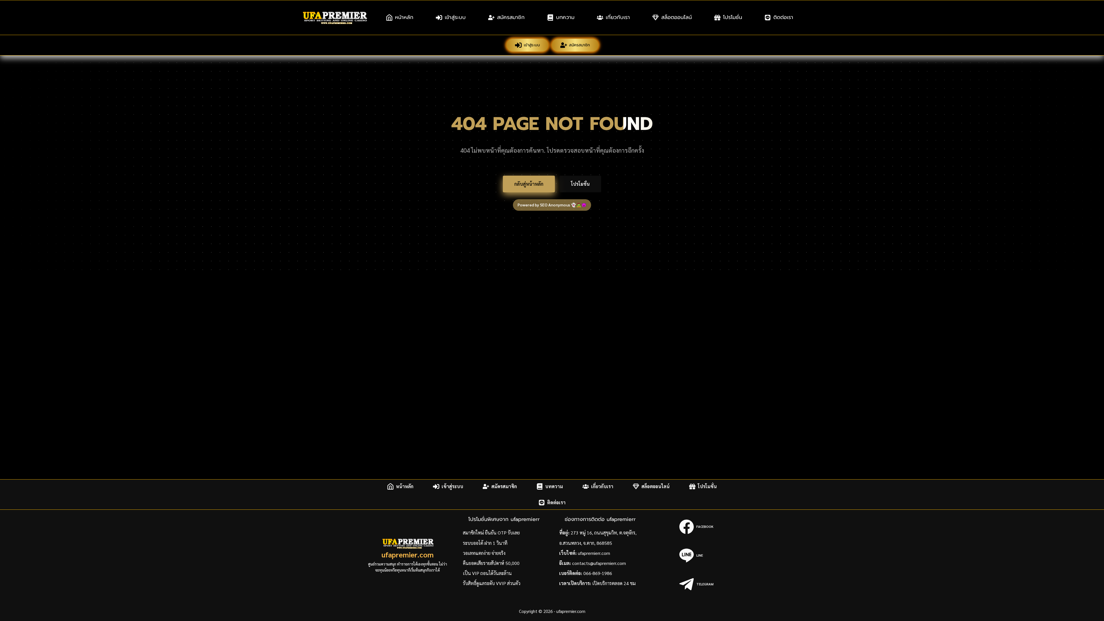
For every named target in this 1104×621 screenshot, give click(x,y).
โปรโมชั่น (732, 17)
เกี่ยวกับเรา (618, 17)
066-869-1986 (597, 573)
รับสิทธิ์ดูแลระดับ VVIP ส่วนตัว (491, 583)
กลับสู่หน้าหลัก (528, 184)
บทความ (565, 17)
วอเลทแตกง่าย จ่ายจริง (484, 553)
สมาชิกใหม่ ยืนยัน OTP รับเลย (491, 533)
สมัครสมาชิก (511, 17)
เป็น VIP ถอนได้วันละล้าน (487, 573)
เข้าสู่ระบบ (455, 17)
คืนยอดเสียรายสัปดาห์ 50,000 (491, 563)
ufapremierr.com (594, 553)
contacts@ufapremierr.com (599, 563)
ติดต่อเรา (783, 17)
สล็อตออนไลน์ (676, 17)
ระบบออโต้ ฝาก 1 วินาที (485, 543)
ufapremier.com (408, 554)
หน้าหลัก (404, 17)
